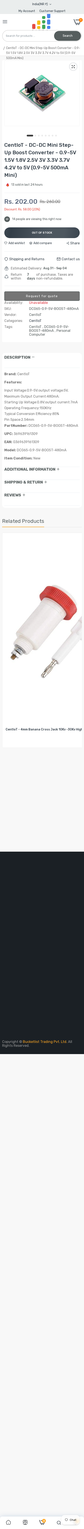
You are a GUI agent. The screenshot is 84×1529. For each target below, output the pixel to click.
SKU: (8, 309)
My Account (27, 11)
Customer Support (52, 11)
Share (75, 243)
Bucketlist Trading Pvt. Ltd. (45, 1042)
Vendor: (10, 315)
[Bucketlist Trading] (40, 22)
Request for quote (42, 296)
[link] (8, 1523)
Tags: (8, 327)
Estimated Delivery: (26, 268)
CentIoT (35, 321)
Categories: (13, 321)
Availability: (13, 303)
